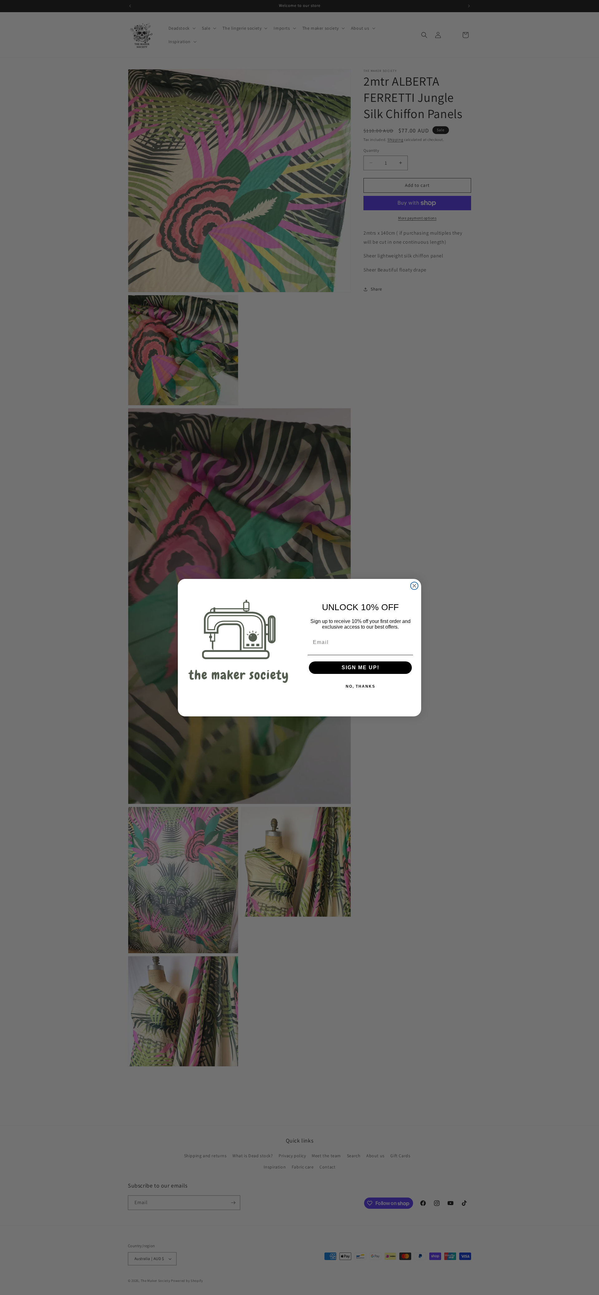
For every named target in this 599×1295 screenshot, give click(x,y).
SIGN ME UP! (360, 667)
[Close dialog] (414, 586)
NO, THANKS (360, 686)
